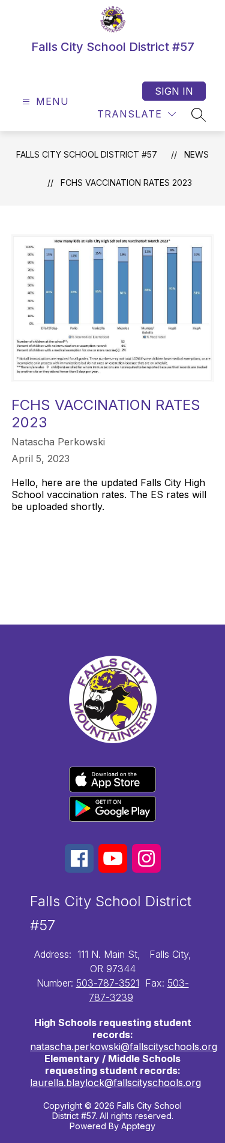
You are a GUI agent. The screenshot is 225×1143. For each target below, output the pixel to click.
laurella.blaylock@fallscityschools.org (115, 1082)
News (196, 154)
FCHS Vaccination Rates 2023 (126, 182)
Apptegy (138, 1126)
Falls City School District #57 (86, 154)
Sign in (174, 91)
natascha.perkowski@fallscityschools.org (123, 1046)
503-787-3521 (107, 983)
